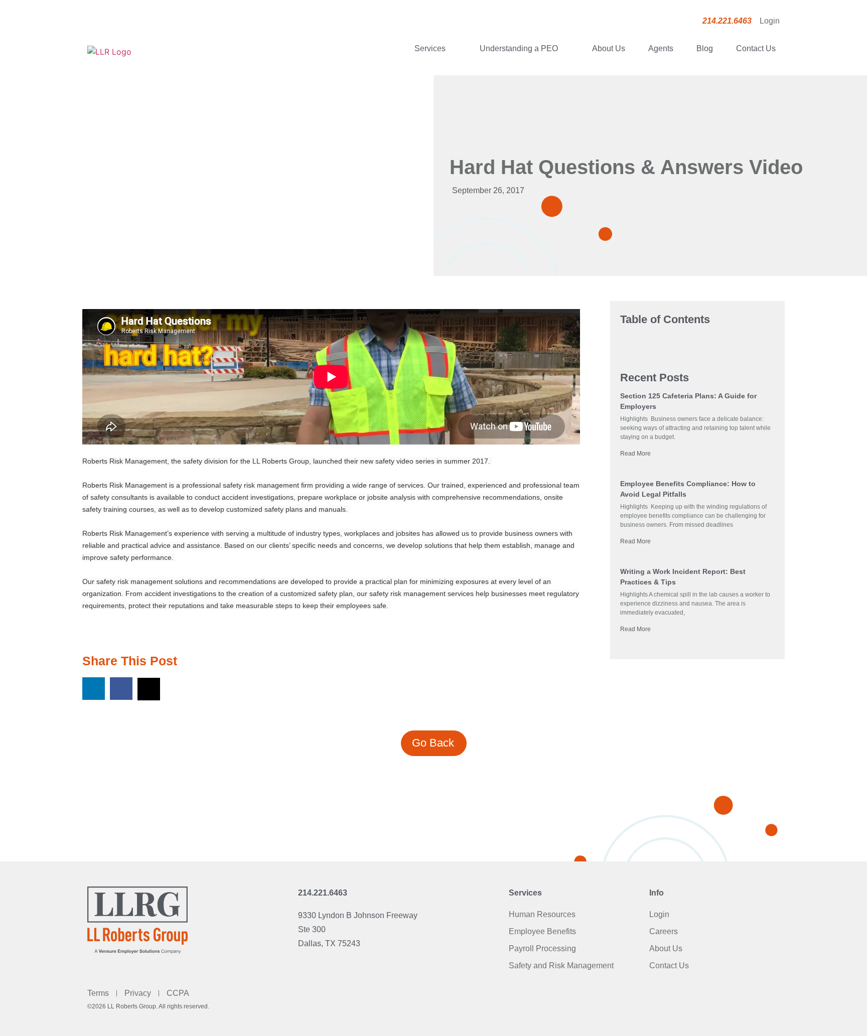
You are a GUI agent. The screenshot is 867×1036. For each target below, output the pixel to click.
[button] (93, 688)
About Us (608, 48)
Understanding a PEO (519, 48)
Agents (660, 48)
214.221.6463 (322, 893)
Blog (704, 48)
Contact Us (756, 48)
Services (430, 48)
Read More (635, 453)
